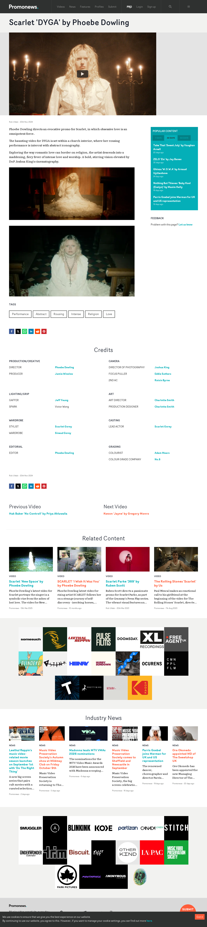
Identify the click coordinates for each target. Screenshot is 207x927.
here (149, 921)
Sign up (151, 6)
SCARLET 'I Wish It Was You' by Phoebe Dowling (78, 583)
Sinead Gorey (63, 433)
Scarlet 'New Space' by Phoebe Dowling (26, 583)
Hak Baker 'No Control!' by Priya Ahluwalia (38, 513)
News (72, 6)
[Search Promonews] (170, 6)
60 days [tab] (184, 137)
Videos (61, 6)
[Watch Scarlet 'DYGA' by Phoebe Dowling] (82, 74)
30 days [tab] (171, 137)
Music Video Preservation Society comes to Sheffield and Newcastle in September (124, 759)
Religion (93, 314)
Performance (20, 314)
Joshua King (162, 367)
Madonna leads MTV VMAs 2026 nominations (87, 752)
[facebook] (11, 331)
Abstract (41, 314)
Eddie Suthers (163, 374)
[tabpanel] (174, 175)
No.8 (157, 459)
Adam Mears (162, 453)
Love (109, 314)
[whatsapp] (24, 331)
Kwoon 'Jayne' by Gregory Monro (126, 513)
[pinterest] (44, 331)
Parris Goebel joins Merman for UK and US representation (174, 199)
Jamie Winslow (64, 374)
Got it (199, 917)
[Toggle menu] (189, 6)
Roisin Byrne (162, 380)
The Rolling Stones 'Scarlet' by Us (175, 583)
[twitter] (18, 331)
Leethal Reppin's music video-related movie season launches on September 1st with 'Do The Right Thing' (21, 760)
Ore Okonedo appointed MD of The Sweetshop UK (184, 755)
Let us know (185, 224)
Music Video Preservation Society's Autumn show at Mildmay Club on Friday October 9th (51, 759)
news (12, 745)
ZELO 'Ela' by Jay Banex (167, 159)
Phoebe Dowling (64, 367)
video (12, 576)
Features (85, 6)
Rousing (59, 314)
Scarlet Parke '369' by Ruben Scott (122, 583)
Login (139, 6)
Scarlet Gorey (63, 426)
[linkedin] (31, 331)
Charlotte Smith (164, 400)
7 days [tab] (158, 137)
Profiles (99, 6)
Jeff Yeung (61, 400)
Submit (112, 6)
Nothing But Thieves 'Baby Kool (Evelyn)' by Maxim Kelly (172, 185)
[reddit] (37, 331)
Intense (76, 314)
